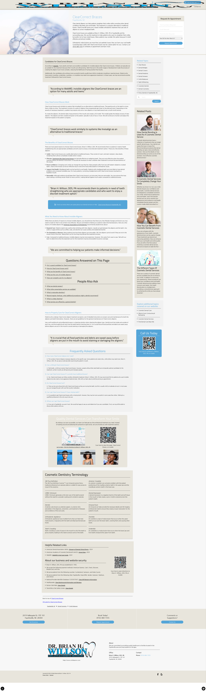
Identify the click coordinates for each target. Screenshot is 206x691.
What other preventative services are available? (61, 289)
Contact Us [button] (197, 6)
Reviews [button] (189, 6)
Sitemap (51, 675)
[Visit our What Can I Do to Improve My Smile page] (64, 464)
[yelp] (161, 674)
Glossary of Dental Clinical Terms (79, 549)
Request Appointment (103, 622)
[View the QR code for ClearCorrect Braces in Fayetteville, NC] (108, 442)
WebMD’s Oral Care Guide (60, 555)
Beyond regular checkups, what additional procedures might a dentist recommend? (72, 295)
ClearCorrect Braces (57, 598)
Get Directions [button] (33, 622)
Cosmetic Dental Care (145, 310)
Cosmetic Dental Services (146, 319)
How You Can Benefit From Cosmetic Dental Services (149, 226)
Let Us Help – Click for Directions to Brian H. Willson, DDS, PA (73, 447)
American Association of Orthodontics (75, 224)
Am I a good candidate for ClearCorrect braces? (61, 265)
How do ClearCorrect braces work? (57, 268)
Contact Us (172, 622)
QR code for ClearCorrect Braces (52, 602)
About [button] (148, 6)
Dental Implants (143, 73)
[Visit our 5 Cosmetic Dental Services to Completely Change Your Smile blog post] (149, 176)
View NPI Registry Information (88, 579)
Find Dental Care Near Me (146, 322)
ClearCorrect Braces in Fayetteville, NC (109, 204)
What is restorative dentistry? (56, 292)
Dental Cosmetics (143, 89)
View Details (61, 585)
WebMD (55, 66)
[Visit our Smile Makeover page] (87, 464)
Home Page (82, 552)
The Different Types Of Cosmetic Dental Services (148, 269)
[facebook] (157, 674)
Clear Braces (142, 65)
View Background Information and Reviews (68, 582)
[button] (2, 688)
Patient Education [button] (179, 6)
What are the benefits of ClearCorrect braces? (61, 271)
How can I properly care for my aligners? (59, 278)
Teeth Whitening (143, 82)
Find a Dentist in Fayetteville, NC (148, 93)
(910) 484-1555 (78, 46)
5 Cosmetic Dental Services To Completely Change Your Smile (149, 181)
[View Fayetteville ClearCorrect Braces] (34, 53)
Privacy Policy (46, 675)
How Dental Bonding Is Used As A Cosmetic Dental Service (149, 134)
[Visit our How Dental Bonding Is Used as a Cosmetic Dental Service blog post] (149, 130)
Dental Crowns (142, 70)
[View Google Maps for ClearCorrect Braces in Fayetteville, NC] (73, 445)
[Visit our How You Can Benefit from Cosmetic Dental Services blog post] (149, 223)
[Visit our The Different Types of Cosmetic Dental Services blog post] (149, 266)
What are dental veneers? (55, 286)
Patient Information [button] (158, 6)
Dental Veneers (143, 76)
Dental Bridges (142, 67)
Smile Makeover (143, 79)
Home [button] (141, 6)
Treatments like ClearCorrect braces (63, 158)
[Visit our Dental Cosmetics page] (111, 464)
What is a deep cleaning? (55, 298)
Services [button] (168, 6)
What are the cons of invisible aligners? (59, 274)
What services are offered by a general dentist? (61, 302)
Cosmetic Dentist (143, 86)
